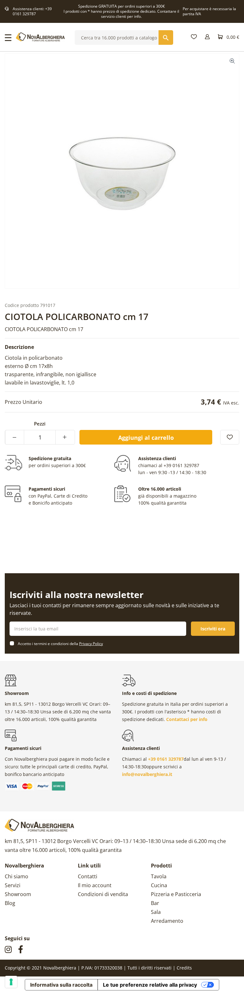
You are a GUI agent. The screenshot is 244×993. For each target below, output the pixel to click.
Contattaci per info (186, 719)
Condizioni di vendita (103, 894)
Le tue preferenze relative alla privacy (150, 985)
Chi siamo (16, 876)
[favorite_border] (229, 437)
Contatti (87, 876)
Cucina (159, 885)
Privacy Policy (91, 643)
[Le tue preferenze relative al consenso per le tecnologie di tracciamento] (11, 982)
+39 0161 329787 (32, 11)
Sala (156, 911)
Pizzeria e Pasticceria (176, 894)
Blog (10, 903)
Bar (155, 903)
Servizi (12, 885)
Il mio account (95, 885)
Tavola (158, 876)
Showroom (18, 894)
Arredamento (167, 920)
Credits (184, 968)
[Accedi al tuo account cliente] (207, 37)
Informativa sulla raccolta (61, 985)
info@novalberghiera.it (147, 774)
